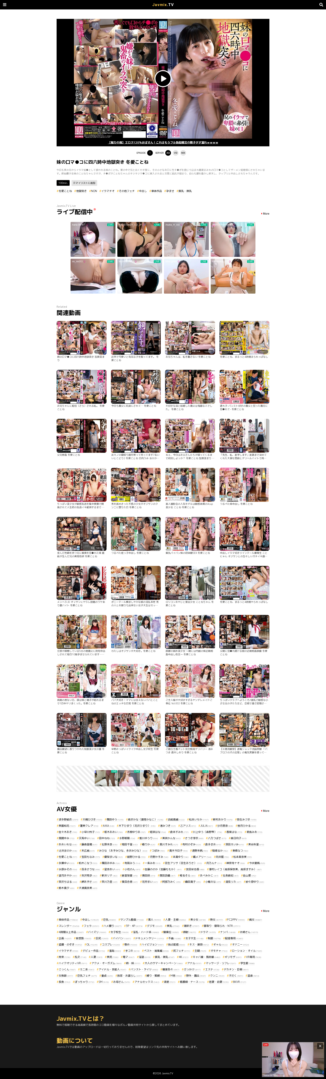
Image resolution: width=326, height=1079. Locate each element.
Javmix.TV (167, 1073)
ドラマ (208, 932)
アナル (194, 963)
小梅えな (213, 881)
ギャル (220, 944)
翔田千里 (130, 844)
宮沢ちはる (68, 881)
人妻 (96, 957)
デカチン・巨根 (236, 969)
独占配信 (176, 944)
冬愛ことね (65, 191)
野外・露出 (196, 975)
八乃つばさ (217, 838)
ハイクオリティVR (73, 963)
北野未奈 (110, 844)
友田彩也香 (195, 869)
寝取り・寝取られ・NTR (222, 926)
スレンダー (69, 926)
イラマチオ (108, 191)
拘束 (64, 957)
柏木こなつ (88, 863)
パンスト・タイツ (144, 969)
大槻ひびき (92, 819)
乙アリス (188, 825)
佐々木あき (68, 832)
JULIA (206, 825)
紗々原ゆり (255, 881)
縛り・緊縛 (156, 975)
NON (94, 191)
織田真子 (193, 881)
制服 (214, 938)
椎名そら (188, 875)
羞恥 (115, 950)
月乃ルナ (214, 863)
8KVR (239, 982)
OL (92, 944)
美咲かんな (171, 838)
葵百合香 (130, 881)
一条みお (153, 863)
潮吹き (191, 926)
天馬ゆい (87, 838)
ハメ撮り (113, 926)
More (266, 213)
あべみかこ (209, 875)
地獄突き (81, 191)
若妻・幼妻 (219, 982)
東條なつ (240, 850)
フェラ (91, 926)
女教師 (66, 975)
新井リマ (110, 875)
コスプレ (111, 944)
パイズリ (97, 932)
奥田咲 (148, 875)
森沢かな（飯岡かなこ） (145, 819)
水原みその (68, 869)
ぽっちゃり (84, 982)
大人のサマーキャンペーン (164, 963)
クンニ (217, 975)
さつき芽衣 (194, 838)
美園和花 (67, 825)
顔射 (189, 932)
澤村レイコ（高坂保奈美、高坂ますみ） (235, 869)
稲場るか (220, 850)
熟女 (216, 919)
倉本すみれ (179, 832)
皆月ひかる (247, 825)
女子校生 (120, 932)
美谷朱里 (256, 844)
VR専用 (253, 957)
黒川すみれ (169, 844)
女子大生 (194, 938)
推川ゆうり (148, 838)
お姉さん (249, 932)
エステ (212, 969)
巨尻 (102, 938)
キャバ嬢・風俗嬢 (206, 957)
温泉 (253, 975)
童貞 (107, 975)
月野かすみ (159, 857)
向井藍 (222, 857)
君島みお (254, 832)
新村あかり (223, 819)
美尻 (112, 957)
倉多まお (213, 844)
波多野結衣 (68, 819)
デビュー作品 (94, 950)
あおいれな (68, 844)
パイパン (122, 938)
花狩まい (150, 881)
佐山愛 (249, 875)
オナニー (240, 944)
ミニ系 (87, 969)
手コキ (132, 950)
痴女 (255, 919)
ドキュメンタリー (149, 938)
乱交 (80, 957)
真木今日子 (178, 850)
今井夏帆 (257, 863)
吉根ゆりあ (136, 832)
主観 (200, 950)
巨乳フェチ (87, 975)
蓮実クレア (89, 825)
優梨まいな (113, 857)
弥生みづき (247, 819)
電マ (129, 957)
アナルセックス (147, 982)
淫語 (145, 957)
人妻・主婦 (175, 919)
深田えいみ (234, 844)
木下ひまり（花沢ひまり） (137, 825)
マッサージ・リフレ (221, 963)
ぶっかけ (192, 969)
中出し (143, 191)
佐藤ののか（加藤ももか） (163, 869)
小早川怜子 (91, 832)
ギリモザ (233, 957)
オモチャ (219, 950)
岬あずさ (89, 881)
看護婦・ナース (192, 982)
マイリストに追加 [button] (85, 183)
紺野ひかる (136, 857)
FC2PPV (236, 919)
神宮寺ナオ (235, 863)
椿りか (148, 844)
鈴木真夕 (67, 888)
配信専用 (234, 938)
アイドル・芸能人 (112, 969)
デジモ (154, 926)
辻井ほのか (68, 850)
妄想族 (83, 938)
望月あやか (68, 875)
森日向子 (239, 838)
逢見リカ (233, 881)
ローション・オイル (247, 950)
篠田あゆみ (111, 863)
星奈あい (112, 869)
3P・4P (134, 926)
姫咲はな (158, 832)
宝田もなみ (91, 857)
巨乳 (109, 919)
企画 (65, 938)
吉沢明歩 (89, 875)
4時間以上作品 (71, 932)
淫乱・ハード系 (146, 932)
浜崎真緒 (176, 819)
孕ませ (170, 191)
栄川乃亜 (110, 881)
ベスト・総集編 (156, 950)
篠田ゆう (115, 819)
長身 (64, 982)
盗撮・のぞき (70, 944)
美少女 (198, 919)
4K (183, 957)
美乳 (173, 926)
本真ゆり (181, 857)
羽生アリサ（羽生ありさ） (183, 863)
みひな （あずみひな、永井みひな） (123, 850)
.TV (163, 4)
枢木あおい (113, 832)
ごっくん (67, 969)
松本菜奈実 (242, 857)
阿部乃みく (171, 881)
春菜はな (234, 832)
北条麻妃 (231, 875)
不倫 (174, 938)
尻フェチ (181, 950)
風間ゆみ (67, 838)
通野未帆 (200, 850)
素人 (154, 919)
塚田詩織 (167, 875)
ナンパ (228, 932)
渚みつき (168, 825)
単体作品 (156, 191)
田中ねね (107, 838)
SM (104, 982)
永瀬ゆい (67, 863)
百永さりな (91, 869)
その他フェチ (127, 191)
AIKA (108, 825)
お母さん (121, 982)
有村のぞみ (191, 844)
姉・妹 (133, 963)
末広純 (88, 850)
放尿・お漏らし (129, 975)
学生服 (247, 963)
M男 (176, 975)
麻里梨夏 (130, 875)
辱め (130, 944)
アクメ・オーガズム (106, 963)
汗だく (236, 975)
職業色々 (170, 969)
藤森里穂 (89, 844)
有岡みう (132, 863)
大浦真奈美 (88, 888)
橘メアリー (202, 857)
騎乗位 (171, 932)
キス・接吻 (199, 944)
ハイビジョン (152, 944)
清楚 (169, 982)
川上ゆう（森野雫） (207, 832)
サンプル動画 (132, 919)
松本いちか (199, 819)
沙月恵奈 (225, 825)
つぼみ (158, 850)
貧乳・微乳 (185, 191)
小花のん (132, 869)
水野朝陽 (127, 838)
